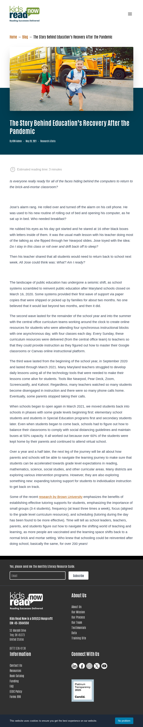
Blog (25, 36)
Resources (15, 670)
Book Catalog (17, 676)
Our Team (77, 622)
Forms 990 (15, 696)
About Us (77, 606)
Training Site (79, 638)
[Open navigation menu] (129, 14)
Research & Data (47, 141)
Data (74, 633)
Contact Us (16, 665)
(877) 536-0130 (18, 648)
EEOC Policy (16, 691)
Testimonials (79, 627)
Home (13, 36)
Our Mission (78, 612)
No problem (124, 720)
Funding (14, 681)
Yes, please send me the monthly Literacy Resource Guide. (42, 566)
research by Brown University (60, 497)
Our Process (78, 617)
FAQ (12, 686)
